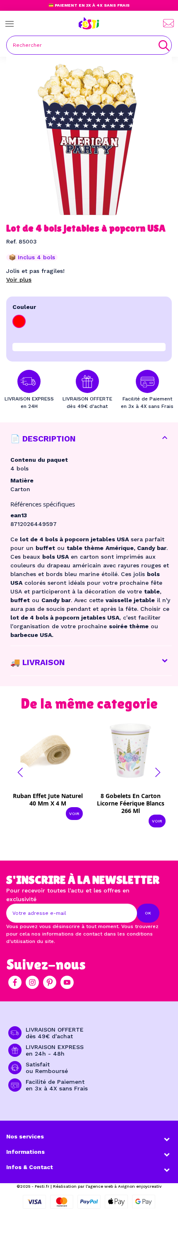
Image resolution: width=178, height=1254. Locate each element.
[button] (20, 772)
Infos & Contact (29, 1167)
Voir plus (18, 279)
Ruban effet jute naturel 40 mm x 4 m (48, 799)
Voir (74, 813)
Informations (25, 1151)
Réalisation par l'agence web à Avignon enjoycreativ (107, 1186)
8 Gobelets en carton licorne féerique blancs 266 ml (130, 803)
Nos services (25, 1136)
